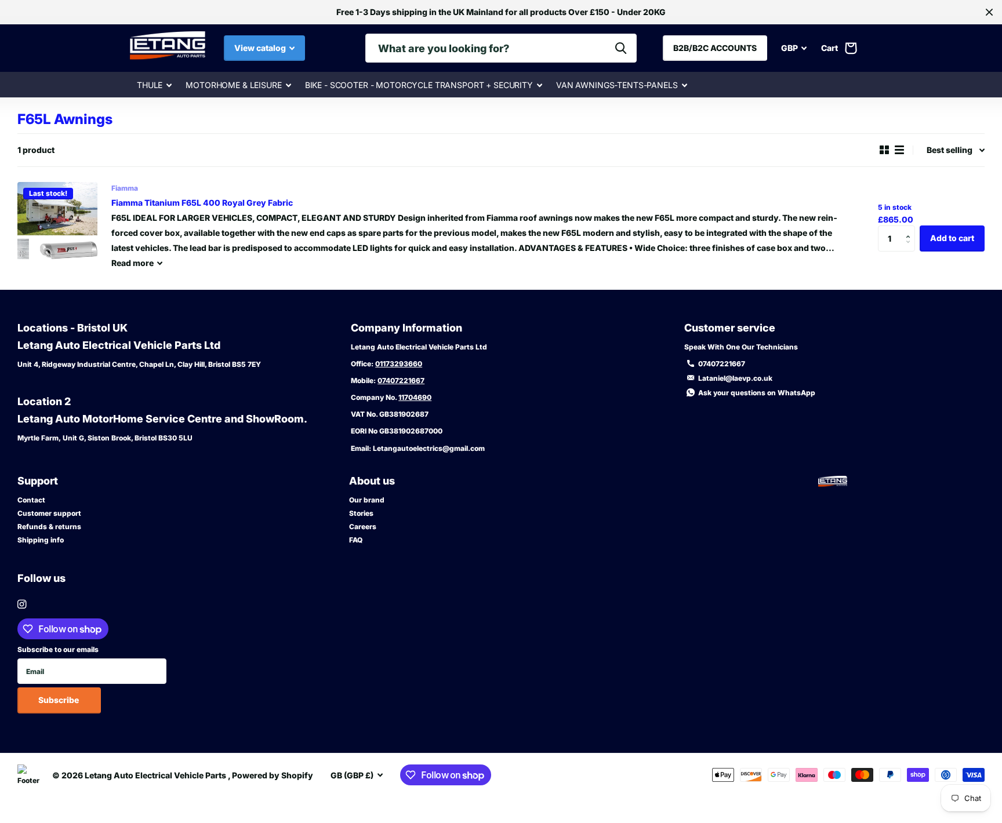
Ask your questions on (756, 392)
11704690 (414, 397)
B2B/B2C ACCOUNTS (715, 48)
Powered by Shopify (272, 775)
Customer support (49, 513)
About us (372, 481)
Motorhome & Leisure (233, 85)
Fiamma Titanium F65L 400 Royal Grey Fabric (202, 202)
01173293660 (398, 363)
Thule (149, 85)
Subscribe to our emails (58, 649)
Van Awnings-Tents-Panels (617, 85)
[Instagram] (21, 604)
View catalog (261, 48)
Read (132, 263)
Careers (362, 526)
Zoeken (621, 48)
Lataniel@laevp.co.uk (735, 378)
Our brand (366, 500)
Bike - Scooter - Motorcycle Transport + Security (419, 85)
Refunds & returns (49, 526)
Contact (31, 500)
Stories (361, 513)
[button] (911, 229)
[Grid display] (884, 150)
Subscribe (59, 700)
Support (37, 481)
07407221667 (400, 380)
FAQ (355, 540)
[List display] (899, 150)
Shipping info (40, 540)
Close (989, 12)
